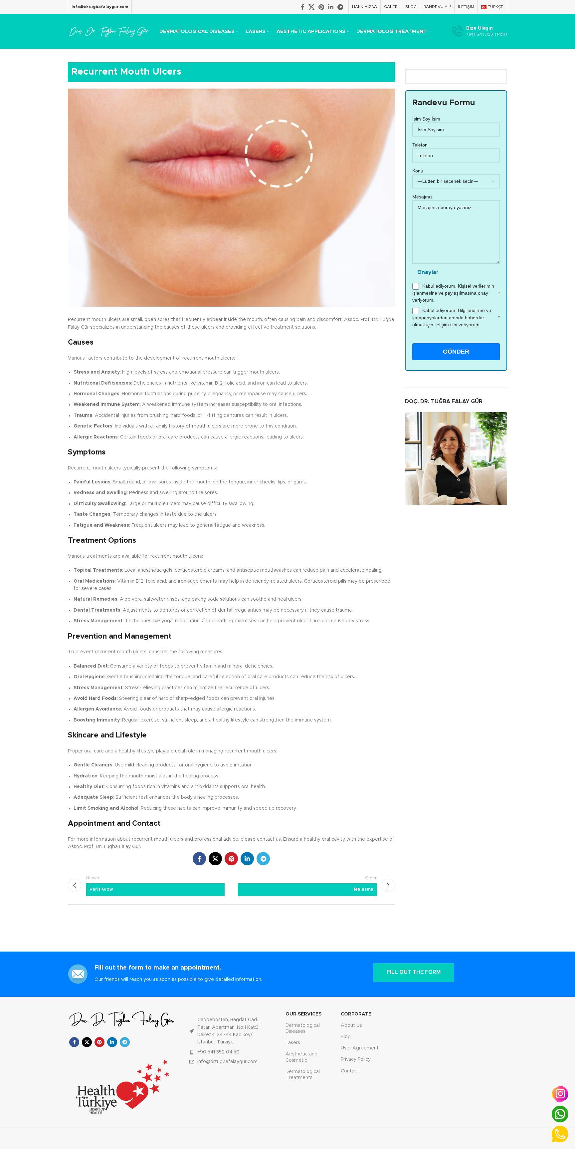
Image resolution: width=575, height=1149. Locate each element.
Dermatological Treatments (303, 1074)
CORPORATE (356, 1014)
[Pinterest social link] (321, 7)
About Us (351, 1025)
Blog (346, 1036)
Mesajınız (422, 196)
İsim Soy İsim (426, 119)
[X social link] (311, 7)
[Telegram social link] (340, 7)
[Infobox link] (479, 32)
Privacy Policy (356, 1059)
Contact (350, 1071)
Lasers (293, 1042)
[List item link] (230, 1031)
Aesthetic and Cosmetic (301, 1057)
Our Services (303, 1014)
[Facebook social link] (302, 7)
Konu (417, 170)
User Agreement (360, 1048)
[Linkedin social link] (330, 7)
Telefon (420, 144)
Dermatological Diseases (303, 1028)
